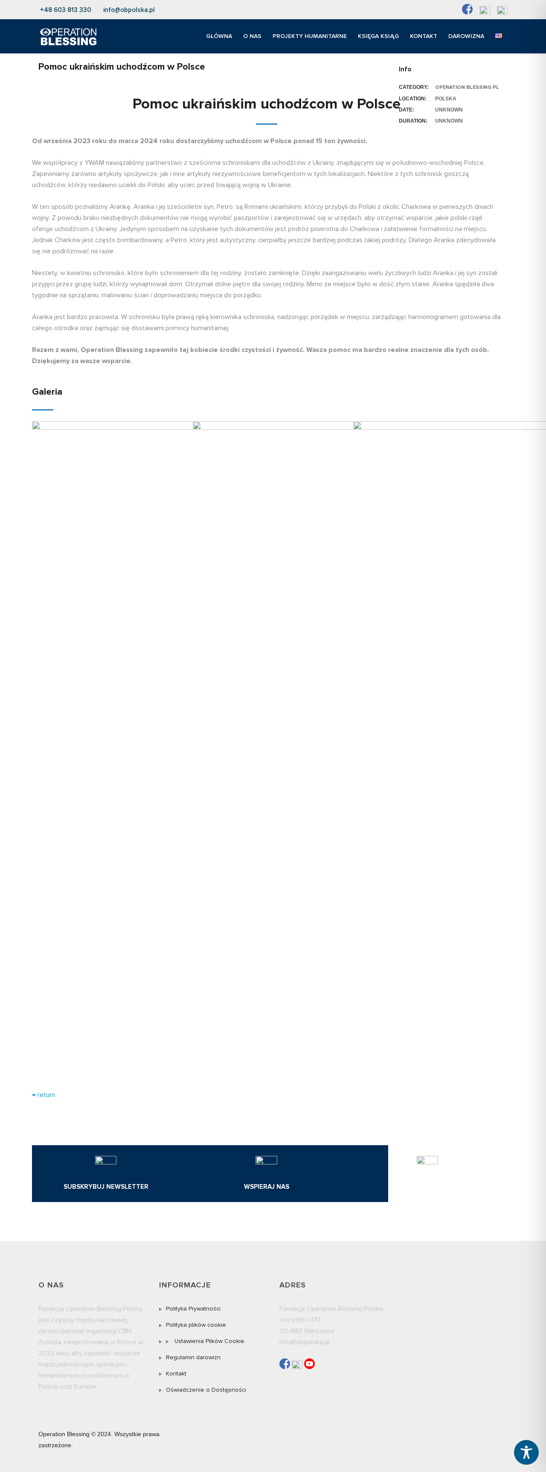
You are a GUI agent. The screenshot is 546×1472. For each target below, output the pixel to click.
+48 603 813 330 (65, 10)
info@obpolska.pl (129, 10)
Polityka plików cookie (196, 1324)
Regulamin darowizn (193, 1357)
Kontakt (176, 1373)
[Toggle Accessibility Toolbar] (526, 1452)
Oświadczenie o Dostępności (206, 1389)
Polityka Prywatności (193, 1308)
